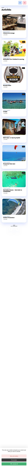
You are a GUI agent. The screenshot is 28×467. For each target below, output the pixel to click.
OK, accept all (14, 464)
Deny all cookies (14, 456)
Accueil (3, 7)
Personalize (14, 460)
